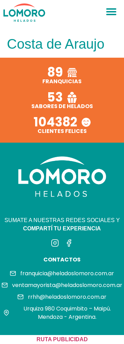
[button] (111, 11)
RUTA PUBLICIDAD (62, 339)
